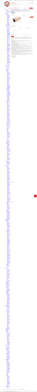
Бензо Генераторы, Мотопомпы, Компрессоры (8, 352)
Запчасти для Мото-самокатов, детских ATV (8, 144)
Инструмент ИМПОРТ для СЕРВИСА (8, 355)
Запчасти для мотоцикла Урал (27, 9)
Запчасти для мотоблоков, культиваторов (7, 70)
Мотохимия (8, 141)
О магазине (12, 389)
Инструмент (6, 345)
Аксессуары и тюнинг (8, 311)
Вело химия (8, 295)
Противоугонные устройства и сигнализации (8, 342)
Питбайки (7, 281)
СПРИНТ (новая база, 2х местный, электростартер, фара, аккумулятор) (8, 227)
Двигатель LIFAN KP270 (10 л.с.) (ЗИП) (8, 42)
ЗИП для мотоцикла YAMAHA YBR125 (8, 105)
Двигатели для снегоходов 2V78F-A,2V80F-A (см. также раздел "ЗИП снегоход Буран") (8, 199)
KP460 (7, 36)
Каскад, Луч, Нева (8, 74)
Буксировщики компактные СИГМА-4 (8, 244)
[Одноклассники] (12, 12)
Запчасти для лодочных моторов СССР (8, 126)
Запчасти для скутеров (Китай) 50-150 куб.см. (8, 58)
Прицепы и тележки (7, 283)
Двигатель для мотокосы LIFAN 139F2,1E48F (8, 179)
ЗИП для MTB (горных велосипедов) (8, 297)
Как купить (7, 389)
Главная (4, 389)
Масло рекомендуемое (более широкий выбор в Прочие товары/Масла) (8, 217)
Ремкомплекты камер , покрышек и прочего (8, 299)
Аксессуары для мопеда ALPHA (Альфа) (8, 320)
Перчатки (8, 372)
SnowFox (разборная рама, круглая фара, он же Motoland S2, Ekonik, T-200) (8, 115)
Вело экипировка (7, 360)
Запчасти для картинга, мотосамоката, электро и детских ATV (8, 143)
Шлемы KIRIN (8, 370)
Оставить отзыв (28, 27)
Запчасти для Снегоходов (8, 113)
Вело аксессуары (8, 294)
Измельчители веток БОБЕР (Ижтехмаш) (8, 358)
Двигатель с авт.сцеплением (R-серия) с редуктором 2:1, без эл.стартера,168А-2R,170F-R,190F (9, 195)
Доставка (10, 389)
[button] (21, 15)
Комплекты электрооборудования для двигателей (9, 48)
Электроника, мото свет (8, 336)
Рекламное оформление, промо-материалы (8, 335)
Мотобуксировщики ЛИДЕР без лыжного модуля (9, 242)
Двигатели (6, 165)
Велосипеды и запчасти (7, 286)
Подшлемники (8, 382)
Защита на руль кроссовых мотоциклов (8, 327)
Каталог (15, 9)
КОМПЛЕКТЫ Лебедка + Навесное (8, 266)
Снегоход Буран (8, 122)
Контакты (17, 389)
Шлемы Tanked (8, 364)
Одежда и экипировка (7, 359)
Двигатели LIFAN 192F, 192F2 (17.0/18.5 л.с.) (8, 31)
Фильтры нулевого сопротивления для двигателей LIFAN (8, 44)
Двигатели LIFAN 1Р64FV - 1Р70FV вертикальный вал (8, 33)
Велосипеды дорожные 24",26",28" (8, 288)
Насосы (7, 132)
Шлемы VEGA (8, 371)
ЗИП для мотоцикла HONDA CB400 (8, 103)
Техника (5, 267)
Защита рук (7, 325)
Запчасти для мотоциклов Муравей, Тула (8, 22)
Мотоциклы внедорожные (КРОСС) (8, 278)
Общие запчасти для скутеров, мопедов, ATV (8, 60)
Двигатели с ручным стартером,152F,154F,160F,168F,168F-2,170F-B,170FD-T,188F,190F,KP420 (10, 181)
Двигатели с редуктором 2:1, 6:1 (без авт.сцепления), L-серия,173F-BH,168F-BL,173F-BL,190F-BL (8, 188)
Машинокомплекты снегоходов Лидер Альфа (8, 251)
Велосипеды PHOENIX (8, 289)
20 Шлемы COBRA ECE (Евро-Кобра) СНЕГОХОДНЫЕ (8, 368)
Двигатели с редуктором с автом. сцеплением (8, 177)
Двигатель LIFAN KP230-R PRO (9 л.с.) (8, 46)
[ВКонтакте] (11, 12)
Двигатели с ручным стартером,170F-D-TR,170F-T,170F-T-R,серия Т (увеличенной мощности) (8, 169)
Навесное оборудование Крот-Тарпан (8, 83)
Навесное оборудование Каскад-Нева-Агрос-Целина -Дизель (8, 80)
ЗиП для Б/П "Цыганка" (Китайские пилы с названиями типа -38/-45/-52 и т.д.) (8, 92)
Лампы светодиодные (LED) (8, 140)
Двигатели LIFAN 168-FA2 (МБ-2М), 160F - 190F (8, 30)
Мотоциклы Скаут (8, 223)
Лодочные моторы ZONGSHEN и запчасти (8, 128)
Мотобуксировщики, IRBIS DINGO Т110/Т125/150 (9, 121)
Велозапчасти (7, 293)
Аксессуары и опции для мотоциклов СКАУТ (8, 229)
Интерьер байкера (8, 333)
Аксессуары (8, 89)
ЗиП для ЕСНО (8, 100)
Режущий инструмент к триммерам (8, 97)
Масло (7, 130)
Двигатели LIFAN (7, 166)
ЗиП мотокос (8, 96)
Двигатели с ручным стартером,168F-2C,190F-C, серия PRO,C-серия (8, 175)
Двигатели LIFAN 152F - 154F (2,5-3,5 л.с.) (8, 28)
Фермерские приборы (8, 356)
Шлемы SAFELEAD (8, 363)
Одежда (7, 361)
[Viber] (13, 12)
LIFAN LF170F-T (8, 37)
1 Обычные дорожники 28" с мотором (8, 304)
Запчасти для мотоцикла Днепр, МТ (8, 18)
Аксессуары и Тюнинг (6, 305)
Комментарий (12, 33)
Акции (5, 9)
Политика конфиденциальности (22, 389)
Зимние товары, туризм (8, 386)
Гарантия (15, 389)
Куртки (7, 385)
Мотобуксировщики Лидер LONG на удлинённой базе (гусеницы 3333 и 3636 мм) (9, 258)
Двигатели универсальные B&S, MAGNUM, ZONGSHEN (8, 211)
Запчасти (5, 12)
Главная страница (12, 9)
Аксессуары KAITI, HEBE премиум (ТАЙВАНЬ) (8, 316)
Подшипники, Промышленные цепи (8, 137)
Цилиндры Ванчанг (8, 61)
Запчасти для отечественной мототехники (7, 14)
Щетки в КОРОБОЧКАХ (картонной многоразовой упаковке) (8, 308)
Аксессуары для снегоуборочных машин (8, 163)
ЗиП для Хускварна (8, 94)
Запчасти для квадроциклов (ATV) (8, 52)
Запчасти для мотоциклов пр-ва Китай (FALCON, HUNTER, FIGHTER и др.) (8, 56)
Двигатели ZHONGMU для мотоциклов (8, 209)
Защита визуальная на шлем (8, 338)
